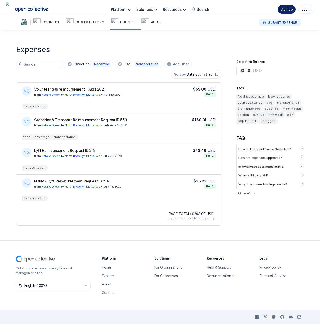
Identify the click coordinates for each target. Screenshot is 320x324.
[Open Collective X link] (265, 317)
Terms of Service (272, 276)
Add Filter (181, 64)
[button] (48, 22)
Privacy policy (270, 267)
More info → (246, 193)
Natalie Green (50, 94)
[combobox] (196, 74)
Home (106, 267)
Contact (108, 293)
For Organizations (168, 267)
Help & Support (219, 267)
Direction (91, 64)
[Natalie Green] (26, 91)
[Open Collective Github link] (282, 317)
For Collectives (166, 276)
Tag (141, 64)
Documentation (219, 276)
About (107, 284)
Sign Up (286, 9)
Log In (306, 9)
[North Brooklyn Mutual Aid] (25, 22)
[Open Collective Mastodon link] (274, 317)
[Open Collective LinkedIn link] (257, 317)
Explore (108, 276)
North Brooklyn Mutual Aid (82, 94)
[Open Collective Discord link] (290, 317)
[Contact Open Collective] (299, 317)
